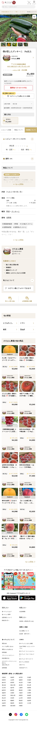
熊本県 (21, 703)
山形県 (12, 680)
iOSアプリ (22, 665)
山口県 (21, 698)
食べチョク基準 (6, 614)
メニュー (34, 3)
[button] (18, 145)
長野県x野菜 (7, 227)
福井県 (12, 687)
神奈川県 (12, 685)
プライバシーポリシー (8, 655)
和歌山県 (12, 695)
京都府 (12, 693)
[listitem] (10, 323)
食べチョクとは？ (7, 611)
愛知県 (21, 690)
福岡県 (29, 700)
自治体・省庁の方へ (24, 633)
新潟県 (21, 685)
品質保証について (7, 617)
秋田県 (4, 680)
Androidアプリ (23, 668)
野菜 (8, 211)
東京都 (4, 685)
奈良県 (4, 695)
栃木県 (4, 682)
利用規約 (4, 652)
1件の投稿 (24, 70)
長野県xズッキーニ (20, 227)
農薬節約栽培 (8, 224)
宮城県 (29, 677)
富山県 (29, 685)
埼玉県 (21, 682)
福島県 (21, 680)
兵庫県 (29, 693)
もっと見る (19, 184)
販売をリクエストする (18, 88)
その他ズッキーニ (26, 224)
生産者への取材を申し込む (26, 621)
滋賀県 (4, 693)
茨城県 (29, 680)
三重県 (29, 690)
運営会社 (4, 643)
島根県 (29, 695)
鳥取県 (21, 695)
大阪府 (21, 693)
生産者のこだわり (9, 261)
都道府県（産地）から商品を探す (12, 673)
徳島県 (29, 698)
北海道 (4, 677)
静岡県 (12, 690)
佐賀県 (4, 703)
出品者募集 (22, 611)
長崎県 (12, 703)
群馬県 (12, 682)
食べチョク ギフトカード (26, 659)
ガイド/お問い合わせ (7, 646)
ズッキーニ (15, 211)
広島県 (12, 698)
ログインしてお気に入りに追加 (20, 96)
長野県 (8, 217)
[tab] (6, 130)
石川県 (4, 687)
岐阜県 (4, 690)
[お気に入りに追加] (34, 17)
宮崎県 (4, 705)
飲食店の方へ (5, 620)
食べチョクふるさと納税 (26, 643)
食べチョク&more (24, 662)
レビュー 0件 (16, 70)
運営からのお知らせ (7, 649)
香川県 (4, 700)
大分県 (29, 703)
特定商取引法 (5, 658)
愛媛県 (12, 700)
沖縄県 (21, 705)
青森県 (12, 677)
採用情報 (4, 668)
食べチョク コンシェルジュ (26, 651)
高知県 (21, 700)
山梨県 (21, 687)
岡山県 (4, 698)
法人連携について (24, 631)
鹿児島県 (12, 705)
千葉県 (29, 682)
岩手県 (21, 677)
